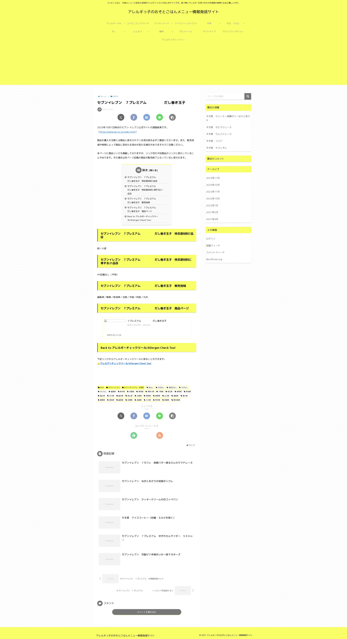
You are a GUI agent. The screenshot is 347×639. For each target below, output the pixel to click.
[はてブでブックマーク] (146, 117)
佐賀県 (130, 400)
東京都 (140, 391)
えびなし (184, 387)
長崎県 (139, 400)
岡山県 (130, 396)
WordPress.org (214, 259)
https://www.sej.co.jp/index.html (117, 131)
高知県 (111, 400)
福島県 (113, 391)
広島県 (139, 396)
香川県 (185, 396)
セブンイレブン (114, 387)
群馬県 (179, 391)
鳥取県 (148, 396)
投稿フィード (213, 245)
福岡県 (120, 400)
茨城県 (131, 391)
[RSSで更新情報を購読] (159, 435)
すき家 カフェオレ (216, 147)
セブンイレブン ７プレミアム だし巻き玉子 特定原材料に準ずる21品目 (146, 190)
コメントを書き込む (146, 612)
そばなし (161, 387)
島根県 (157, 396)
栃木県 (122, 391)
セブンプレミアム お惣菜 (134, 387)
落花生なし (173, 387)
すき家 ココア (214, 140)
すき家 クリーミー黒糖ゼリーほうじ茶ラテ (228, 118)
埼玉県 (170, 391)
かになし (103, 391)
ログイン (210, 238)
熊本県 (157, 400)
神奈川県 (151, 391)
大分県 (148, 400)
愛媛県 (102, 400)
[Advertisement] (173, 66)
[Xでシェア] (121, 117)
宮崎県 (166, 400)
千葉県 (160, 391)
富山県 (102, 396)
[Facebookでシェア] (133, 117)
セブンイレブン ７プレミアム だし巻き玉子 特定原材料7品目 (146, 179)
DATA (102, 387)
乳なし (151, 387)
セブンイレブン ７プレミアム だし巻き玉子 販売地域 (146, 200)
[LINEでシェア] (159, 117)
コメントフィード (215, 252)
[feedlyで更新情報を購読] (133, 435)
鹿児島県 (177, 400)
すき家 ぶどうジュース (219, 127)
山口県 (166, 396)
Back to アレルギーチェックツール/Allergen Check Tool (142, 218)
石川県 (111, 396)
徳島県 (176, 396)
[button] (172, 117)
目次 (145, 170)
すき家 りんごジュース (219, 134)
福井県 (120, 396)
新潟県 (188, 391)
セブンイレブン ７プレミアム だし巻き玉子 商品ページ (146, 209)
